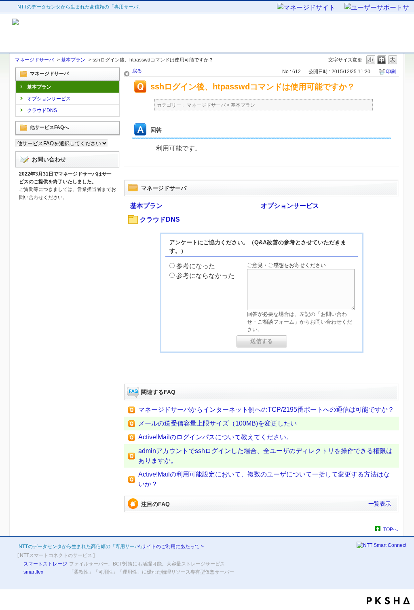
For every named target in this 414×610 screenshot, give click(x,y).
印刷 (391, 71)
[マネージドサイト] (310, 8)
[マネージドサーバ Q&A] (85, 33)
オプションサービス (49, 99)
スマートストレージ (45, 564)
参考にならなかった (205, 275)
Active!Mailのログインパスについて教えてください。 (215, 437)
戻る (137, 71)
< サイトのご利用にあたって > (170, 546)
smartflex (33, 572)
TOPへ (390, 529)
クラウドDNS (42, 110)
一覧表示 (379, 503)
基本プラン (73, 60)
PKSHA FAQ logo (388, 600)
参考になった (195, 266)
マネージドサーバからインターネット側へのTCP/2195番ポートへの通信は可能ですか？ (266, 409)
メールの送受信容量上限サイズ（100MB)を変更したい (217, 423)
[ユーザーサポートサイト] (377, 8)
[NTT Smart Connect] (381, 545)
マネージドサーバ (34, 60)
